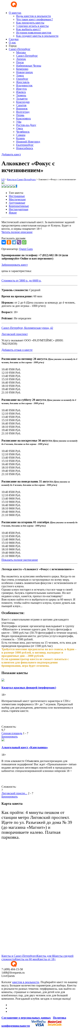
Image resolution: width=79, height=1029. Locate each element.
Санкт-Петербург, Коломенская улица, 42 (27, 327)
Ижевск (21, 92)
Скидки (14, 39)
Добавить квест (11, 154)
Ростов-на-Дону (26, 125)
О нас (12, 42)
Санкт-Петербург (27, 55)
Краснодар (23, 102)
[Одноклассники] (9, 242)
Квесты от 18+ (47, 959)
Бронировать (9, 736)
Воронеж (22, 108)
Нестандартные (18, 209)
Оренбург (22, 78)
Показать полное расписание (19, 559)
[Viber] (19, 242)
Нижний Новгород (28, 141)
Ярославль (22, 82)
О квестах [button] (15, 12)
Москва (21, 52)
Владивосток (24, 85)
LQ (3, 179)
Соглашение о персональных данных (26, 1017)
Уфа (18, 121)
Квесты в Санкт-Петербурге (21, 179)
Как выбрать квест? (28, 29)
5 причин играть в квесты (32, 26)
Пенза (20, 62)
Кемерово (22, 68)
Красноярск (23, 118)
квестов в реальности (25, 982)
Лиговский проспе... (14, 793)
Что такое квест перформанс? (34, 19)
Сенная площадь (11, 733)
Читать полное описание (17, 232)
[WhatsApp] (24, 242)
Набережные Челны (28, 65)
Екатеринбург (25, 144)
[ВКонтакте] (3, 242)
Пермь (20, 115)
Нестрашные (17, 196)
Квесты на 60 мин (26, 959)
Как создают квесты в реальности (37, 35)
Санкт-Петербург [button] (19, 49)
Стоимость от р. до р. (21, 280)
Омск (19, 128)
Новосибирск (24, 148)
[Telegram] (14, 242)
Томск (20, 75)
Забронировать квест (14, 264)
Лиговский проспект (14, 334)
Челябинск (23, 131)
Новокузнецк (24, 72)
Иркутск (21, 88)
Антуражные (17, 202)
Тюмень (21, 95)
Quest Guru (26, 249)
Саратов (21, 105)
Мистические (17, 199)
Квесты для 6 (45, 955)
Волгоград (22, 111)
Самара (20, 135)
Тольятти (22, 98)
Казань (20, 138)
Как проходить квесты (30, 22)
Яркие (13, 212)
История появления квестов (33, 32)
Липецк (21, 59)
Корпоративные (19, 206)
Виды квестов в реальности (33, 16)
